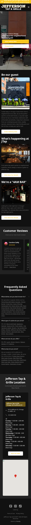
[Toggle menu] (29, 7)
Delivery (3, 344)
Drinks (3, 334)
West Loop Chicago (6, 358)
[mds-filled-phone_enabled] (20, 506)
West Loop (9, 3)
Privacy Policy (20, 513)
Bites (22, 332)
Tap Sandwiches (22, 328)
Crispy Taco (9, 304)
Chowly (18, 521)
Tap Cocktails (9, 334)
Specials (3, 326)
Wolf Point (23, 360)
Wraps (3, 330)
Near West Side (17, 358)
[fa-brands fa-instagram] (15, 506)
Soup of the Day (17, 304)
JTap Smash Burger (15, 308)
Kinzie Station (5, 364)
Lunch (8, 342)
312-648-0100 (12, 415)
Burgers (14, 328)
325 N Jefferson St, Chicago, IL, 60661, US (16, 410)
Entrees (8, 330)
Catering (11, 344)
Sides (23, 330)
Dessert (3, 332)
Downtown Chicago (15, 364)
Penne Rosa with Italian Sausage (10, 302)
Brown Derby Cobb (17, 306)
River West (16, 360)
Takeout (22, 342)
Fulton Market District (17, 362)
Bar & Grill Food (11, 324)
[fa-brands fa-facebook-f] (10, 506)
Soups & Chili (10, 326)
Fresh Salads (18, 326)
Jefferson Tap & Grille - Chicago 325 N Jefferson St (14, 404)
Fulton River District (18, 356)
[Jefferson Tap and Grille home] (13, 7)
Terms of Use (11, 513)
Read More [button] (13, 267)
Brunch (8, 332)
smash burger (20, 3)
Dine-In (17, 342)
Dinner (13, 342)
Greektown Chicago (7, 360)
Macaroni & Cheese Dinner (12, 314)
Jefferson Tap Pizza (16, 330)
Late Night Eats (15, 332)
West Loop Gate (5, 362)
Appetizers (20, 324)
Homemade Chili (6, 306)
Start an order (15, 453)
